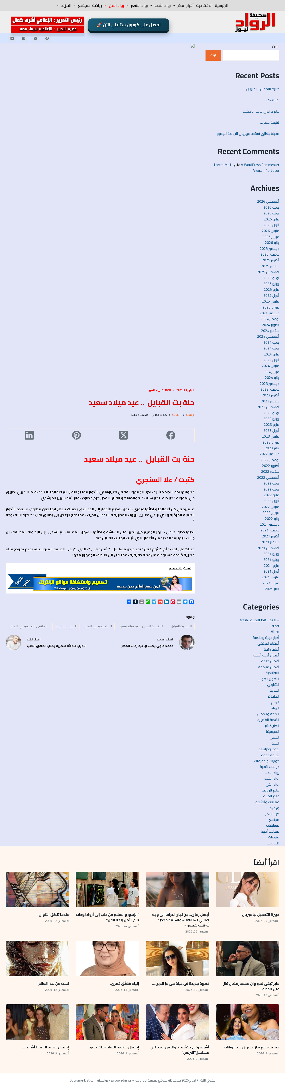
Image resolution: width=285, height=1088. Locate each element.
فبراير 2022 (271, 512)
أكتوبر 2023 (270, 395)
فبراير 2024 (271, 371)
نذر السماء (271, 100)
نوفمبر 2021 (270, 530)
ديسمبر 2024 (269, 313)
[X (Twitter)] (35, 38)
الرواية (274, 708)
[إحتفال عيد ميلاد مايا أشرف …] (37, 1022)
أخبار (190, 5)
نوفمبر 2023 (270, 389)
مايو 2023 (271, 424)
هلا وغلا (273, 843)
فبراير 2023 (271, 442)
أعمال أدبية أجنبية (266, 655)
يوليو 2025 (271, 278)
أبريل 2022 (271, 500)
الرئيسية (221, 5)
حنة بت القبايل (181, 626)
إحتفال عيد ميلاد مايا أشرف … (45, 1047)
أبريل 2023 (271, 430)
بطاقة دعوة (270, 755)
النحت (275, 743)
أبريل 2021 (271, 571)
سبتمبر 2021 (270, 542)
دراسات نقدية (269, 766)
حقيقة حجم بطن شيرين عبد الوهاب (251, 1047)
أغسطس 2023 (268, 407)
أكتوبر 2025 (270, 260)
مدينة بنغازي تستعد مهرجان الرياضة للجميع (247, 133)
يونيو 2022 (271, 489)
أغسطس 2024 (268, 336)
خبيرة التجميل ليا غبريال (262, 88)
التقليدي (273, 684)
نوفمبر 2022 (270, 459)
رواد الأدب (163, 5)
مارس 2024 (270, 365)
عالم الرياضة (270, 790)
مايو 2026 (271, 219)
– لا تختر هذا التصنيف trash (259, 620)
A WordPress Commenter (260, 164)
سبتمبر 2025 (270, 266)
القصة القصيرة (268, 719)
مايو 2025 (271, 289)
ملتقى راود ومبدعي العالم (28, 626)
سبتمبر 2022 (270, 471)
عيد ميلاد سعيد (66, 626)
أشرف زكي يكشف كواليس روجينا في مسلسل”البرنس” (179, 1050)
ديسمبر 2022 (269, 453)
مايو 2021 (271, 565)
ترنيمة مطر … (269, 122)
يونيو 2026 (271, 213)
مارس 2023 (270, 436)
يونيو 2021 (271, 559)
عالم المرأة (271, 796)
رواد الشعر (139, 5)
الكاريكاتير (272, 725)
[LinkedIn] (29, 435)
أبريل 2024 (271, 360)
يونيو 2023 (271, 418)
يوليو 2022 (271, 483)
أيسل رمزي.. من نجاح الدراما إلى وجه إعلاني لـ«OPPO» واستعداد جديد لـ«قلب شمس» (180, 920)
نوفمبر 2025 (270, 254)
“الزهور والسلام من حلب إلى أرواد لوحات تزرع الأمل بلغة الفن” (107, 917)
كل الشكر (272, 813)
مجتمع (84, 5)
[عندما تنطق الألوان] (37, 889)
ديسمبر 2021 (269, 524)
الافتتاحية (204, 5)
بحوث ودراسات (269, 749)
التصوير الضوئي (268, 678)
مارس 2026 (270, 230)
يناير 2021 (272, 588)
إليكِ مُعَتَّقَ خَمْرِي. (124, 983)
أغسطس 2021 (268, 548)
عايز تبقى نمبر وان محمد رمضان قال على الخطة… (250, 986)
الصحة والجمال (268, 714)
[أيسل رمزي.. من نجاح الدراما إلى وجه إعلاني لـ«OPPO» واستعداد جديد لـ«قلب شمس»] (177, 889)
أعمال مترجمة (268, 667)
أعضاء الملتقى (268, 643)
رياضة (97, 5)
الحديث (274, 690)
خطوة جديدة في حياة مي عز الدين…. (180, 983)
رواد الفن (116, 5)
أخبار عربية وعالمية (266, 637)
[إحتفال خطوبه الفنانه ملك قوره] (107, 1022)
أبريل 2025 (271, 295)
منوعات (273, 837)
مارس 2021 (270, 577)
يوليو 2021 (271, 553)
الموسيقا (272, 731)
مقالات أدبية (270, 831)
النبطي (274, 737)
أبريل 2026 (271, 225)
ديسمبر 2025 (269, 248)
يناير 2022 (272, 518)
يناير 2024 (272, 377)
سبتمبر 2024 (270, 330)
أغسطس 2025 (268, 271)
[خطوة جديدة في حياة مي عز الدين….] (177, 958)
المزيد (66, 5)
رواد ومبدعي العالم (98, 626)
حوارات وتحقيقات (266, 760)
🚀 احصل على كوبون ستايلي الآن (129, 25)
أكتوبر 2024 (270, 324)
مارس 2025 (270, 301)
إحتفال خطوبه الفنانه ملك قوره (114, 1047)
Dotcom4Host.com (83, 1080)
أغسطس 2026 (268, 201)
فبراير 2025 (271, 307)
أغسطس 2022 (268, 477)
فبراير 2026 (271, 236)
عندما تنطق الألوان (53, 914)
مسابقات (272, 825)
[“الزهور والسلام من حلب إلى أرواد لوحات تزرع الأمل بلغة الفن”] (107, 889)
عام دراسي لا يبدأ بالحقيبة (260, 111)
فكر (181, 5)
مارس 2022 (270, 506)
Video (275, 631)
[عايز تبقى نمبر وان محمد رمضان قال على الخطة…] (247, 958)
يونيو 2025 (271, 283)
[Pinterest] (76, 435)
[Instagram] (24, 38)
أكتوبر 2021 (270, 536)
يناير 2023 (272, 448)
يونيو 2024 (271, 348)
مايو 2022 (271, 495)
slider (166, 390)
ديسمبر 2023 (269, 383)
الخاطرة (273, 696)
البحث (275, 46)
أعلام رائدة (271, 649)
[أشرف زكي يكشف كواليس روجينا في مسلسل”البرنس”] (177, 1022)
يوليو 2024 (271, 342)
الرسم (275, 702)
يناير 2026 (272, 242)
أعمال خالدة (270, 661)
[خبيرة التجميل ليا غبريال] (247, 889)
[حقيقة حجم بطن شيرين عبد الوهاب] (247, 1022)
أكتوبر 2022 (270, 465)
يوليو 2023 (271, 413)
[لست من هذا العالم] (37, 958)
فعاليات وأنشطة (267, 802)
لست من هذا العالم (53, 983)
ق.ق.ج (274, 807)
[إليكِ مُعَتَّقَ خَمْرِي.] (107, 958)
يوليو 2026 (271, 207)
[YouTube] (12, 38)
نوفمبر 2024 (270, 318)
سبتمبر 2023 (270, 401)
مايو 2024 (271, 354)
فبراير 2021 (271, 583)
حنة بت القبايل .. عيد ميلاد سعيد (141, 626)
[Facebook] (47, 38)
